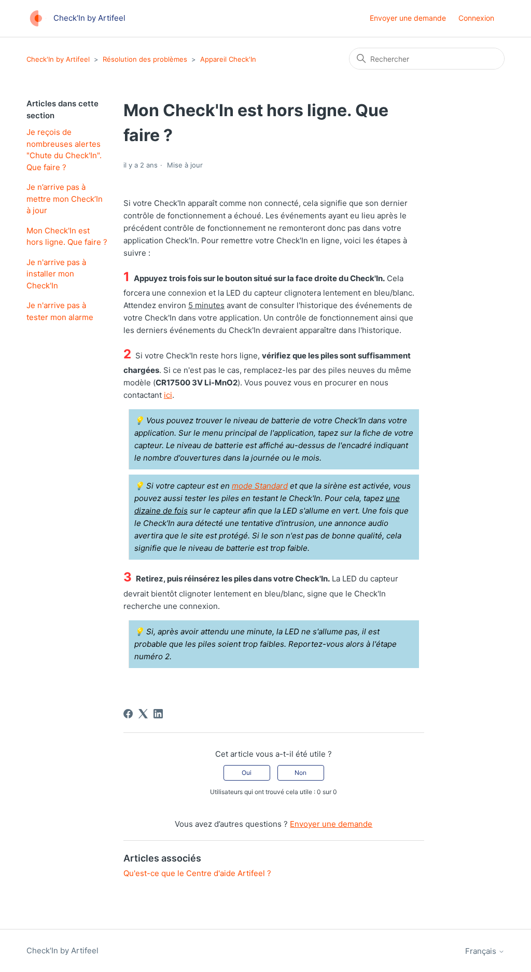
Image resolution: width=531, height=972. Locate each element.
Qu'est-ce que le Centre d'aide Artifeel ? (197, 873)
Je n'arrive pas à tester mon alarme (59, 311)
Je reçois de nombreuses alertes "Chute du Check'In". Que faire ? (64, 149)
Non (300, 772)
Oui (246, 772)
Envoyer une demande (408, 17)
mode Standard (260, 486)
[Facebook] (128, 713)
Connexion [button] (476, 17)
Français (481, 951)
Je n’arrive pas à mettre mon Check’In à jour (64, 198)
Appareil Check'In (228, 59)
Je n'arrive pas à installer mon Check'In (56, 273)
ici (168, 395)
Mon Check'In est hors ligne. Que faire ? (66, 236)
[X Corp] (143, 713)
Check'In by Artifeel (58, 59)
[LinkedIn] (158, 713)
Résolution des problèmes (145, 59)
